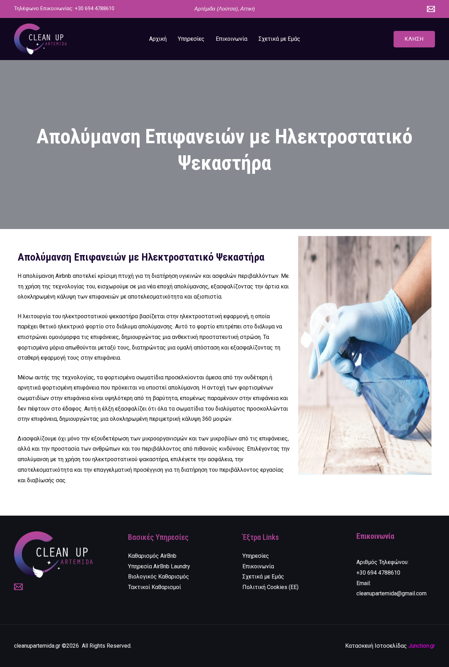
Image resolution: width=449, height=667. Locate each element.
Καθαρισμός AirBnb (152, 555)
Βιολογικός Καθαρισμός (158, 576)
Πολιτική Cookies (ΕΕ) (270, 587)
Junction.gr (421, 645)
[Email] (431, 9)
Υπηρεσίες (191, 38)
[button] (414, 39)
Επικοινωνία (231, 38)
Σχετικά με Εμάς (279, 38)
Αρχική (158, 38)
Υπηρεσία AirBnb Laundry (159, 566)
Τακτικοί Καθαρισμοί (154, 587)
